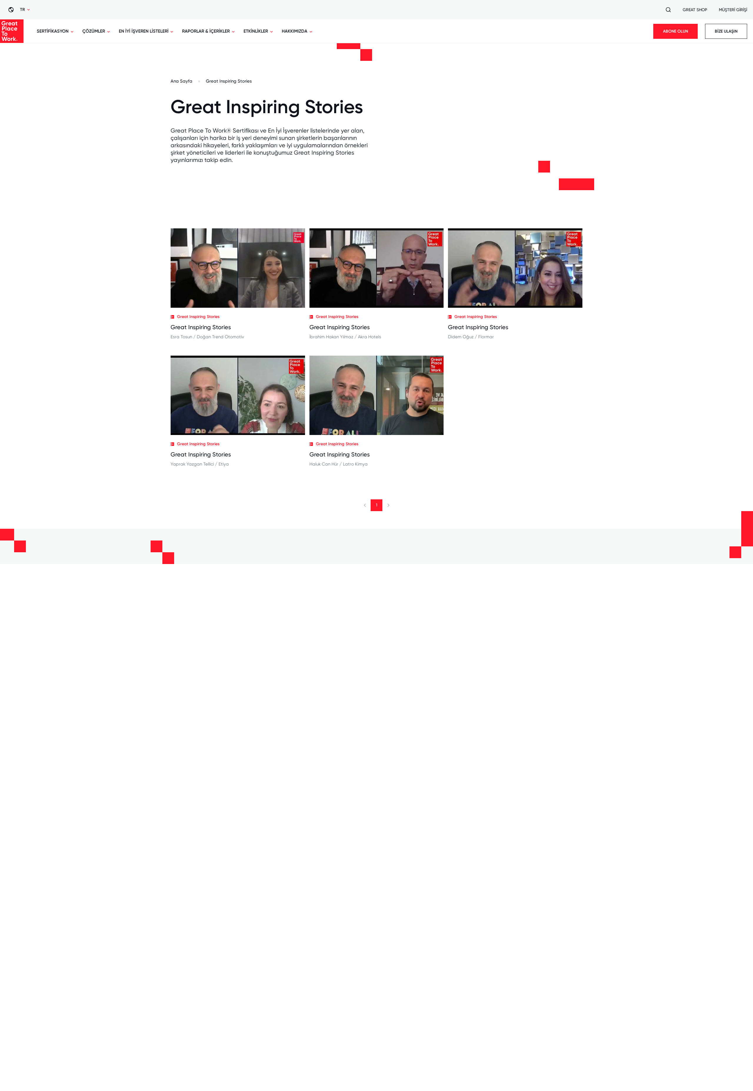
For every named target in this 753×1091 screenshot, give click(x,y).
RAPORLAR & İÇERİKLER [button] (206, 31)
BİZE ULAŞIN (726, 31)
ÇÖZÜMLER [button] (93, 31)
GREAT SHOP (695, 9)
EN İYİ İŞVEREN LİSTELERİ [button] (144, 31)
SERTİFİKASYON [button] (53, 31)
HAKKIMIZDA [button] (294, 31)
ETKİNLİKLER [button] (256, 31)
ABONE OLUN (675, 31)
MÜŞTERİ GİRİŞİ (733, 9)
